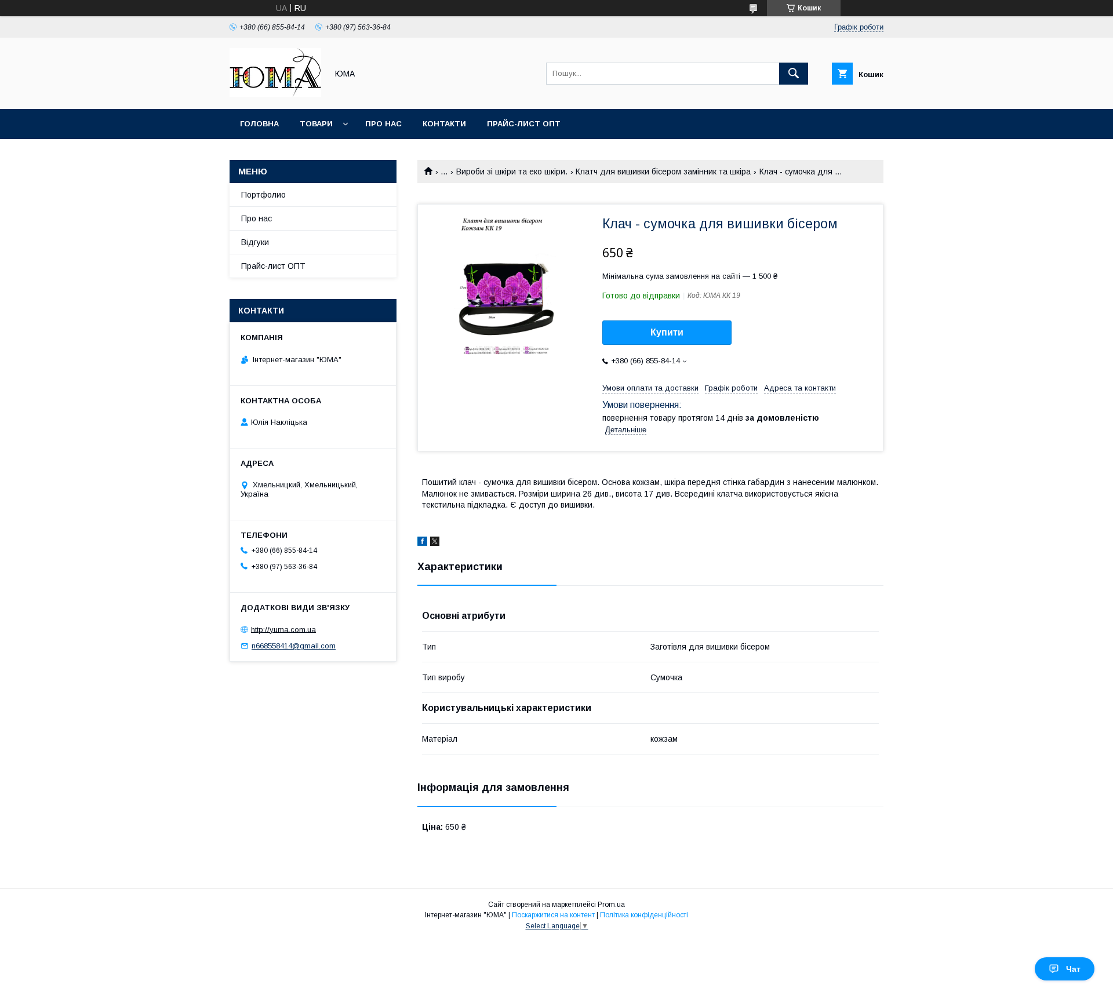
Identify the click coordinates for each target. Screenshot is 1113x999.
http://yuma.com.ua (283, 629)
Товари (316, 123)
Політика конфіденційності (644, 915)
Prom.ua (611, 904)
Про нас (383, 123)
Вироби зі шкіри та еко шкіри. (512, 171)
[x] (434, 543)
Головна (259, 123)
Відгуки (255, 242)
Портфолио (263, 194)
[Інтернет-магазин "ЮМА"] (275, 94)
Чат (1073, 969)
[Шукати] (793, 74)
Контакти (444, 123)
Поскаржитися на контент (553, 915)
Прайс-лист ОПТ (524, 123)
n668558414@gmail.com (294, 645)
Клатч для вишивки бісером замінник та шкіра (663, 171)
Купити (666, 332)
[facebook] (422, 543)
